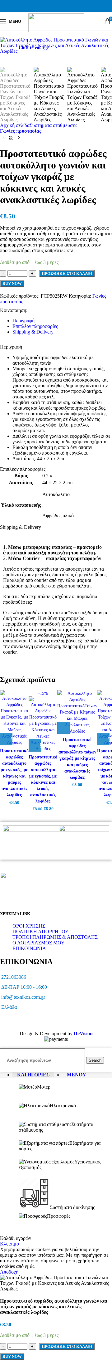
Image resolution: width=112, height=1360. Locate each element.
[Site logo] (56, 30)
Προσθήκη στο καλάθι (67, 1346)
